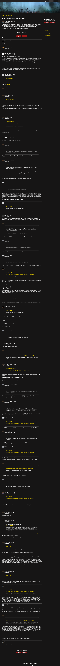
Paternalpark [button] (6, 40)
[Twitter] (24, 665)
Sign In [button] (19, 36)
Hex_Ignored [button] (6, 87)
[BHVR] (29, 1)
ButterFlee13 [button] (6, 343)
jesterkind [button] (6, 95)
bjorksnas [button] (7, 78)
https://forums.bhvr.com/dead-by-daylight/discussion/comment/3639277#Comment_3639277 (20, 452)
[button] (3, 22)
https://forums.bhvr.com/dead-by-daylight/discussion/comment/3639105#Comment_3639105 (20, 355)
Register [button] (24, 36)
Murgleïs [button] (5, 323)
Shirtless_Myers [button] (6, 604)
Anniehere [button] (6, 21)
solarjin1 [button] (5, 520)
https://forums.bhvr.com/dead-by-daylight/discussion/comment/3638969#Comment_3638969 (20, 123)
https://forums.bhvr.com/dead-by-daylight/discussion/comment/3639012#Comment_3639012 (20, 165)
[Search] (48, 1)
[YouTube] (33, 665)
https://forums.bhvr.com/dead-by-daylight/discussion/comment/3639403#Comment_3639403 (20, 468)
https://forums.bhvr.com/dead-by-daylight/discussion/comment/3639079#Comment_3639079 (20, 335)
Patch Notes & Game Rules (49, 33)
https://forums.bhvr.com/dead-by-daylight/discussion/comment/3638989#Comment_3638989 (20, 187)
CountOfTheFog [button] (6, 222)
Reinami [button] (5, 268)
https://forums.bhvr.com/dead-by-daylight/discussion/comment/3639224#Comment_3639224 (20, 423)
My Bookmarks (51, 30)
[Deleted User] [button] (6, 255)
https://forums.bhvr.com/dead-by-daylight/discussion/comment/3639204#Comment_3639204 (20, 620)
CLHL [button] (5, 215)
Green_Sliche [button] (6, 53)
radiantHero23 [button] (6, 306)
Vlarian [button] (5, 117)
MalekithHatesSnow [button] (9, 259)
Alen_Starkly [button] (6, 492)
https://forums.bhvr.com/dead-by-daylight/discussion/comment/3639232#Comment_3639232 (20, 436)
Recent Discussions (47, 35)
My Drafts (51, 28)
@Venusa (8, 84)
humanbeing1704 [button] (7, 641)
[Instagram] (29, 665)
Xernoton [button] (5, 512)
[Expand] (22, 127)
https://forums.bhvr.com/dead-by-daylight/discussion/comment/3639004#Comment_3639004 (20, 149)
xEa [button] (5, 417)
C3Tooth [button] (5, 137)
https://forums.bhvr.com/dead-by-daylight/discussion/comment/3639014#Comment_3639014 (20, 498)
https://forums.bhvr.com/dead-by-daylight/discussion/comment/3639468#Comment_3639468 (20, 484)
